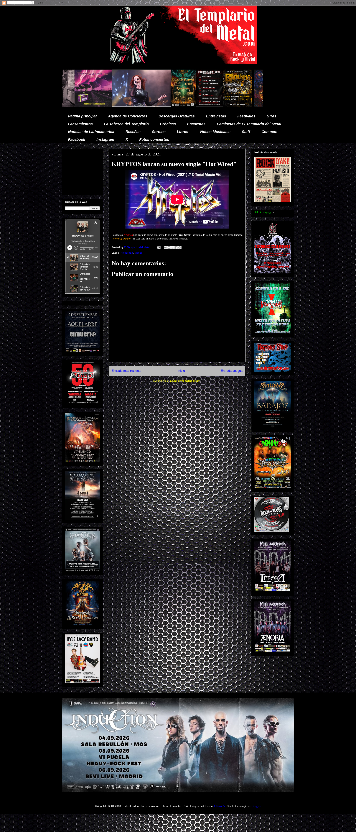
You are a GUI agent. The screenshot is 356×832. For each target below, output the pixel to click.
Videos (138, 252)
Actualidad (127, 252)
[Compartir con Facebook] (176, 247)
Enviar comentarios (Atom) (185, 380)
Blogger (256, 806)
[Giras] (159, 105)
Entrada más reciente (126, 370)
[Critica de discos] (193, 105)
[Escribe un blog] (169, 247)
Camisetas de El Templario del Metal (249, 124)
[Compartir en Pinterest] (180, 247)
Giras (271, 116)
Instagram (105, 139)
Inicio (181, 370)
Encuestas (196, 124)
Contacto (269, 132)
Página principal (82, 116)
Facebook (76, 139)
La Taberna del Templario (126, 124)
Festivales (246, 116)
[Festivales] (104, 105)
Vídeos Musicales (215, 132)
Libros (182, 132)
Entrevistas (216, 116)
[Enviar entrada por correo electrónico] (158, 247)
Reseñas (133, 132)
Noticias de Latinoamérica (91, 132)
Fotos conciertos (154, 139)
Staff (246, 132)
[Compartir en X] (172, 247)
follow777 (219, 806)
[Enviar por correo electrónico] (165, 247)
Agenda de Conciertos (127, 116)
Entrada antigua (232, 370)
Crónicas (168, 124)
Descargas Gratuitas (177, 116)
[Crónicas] (62, 105)
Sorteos (159, 132)
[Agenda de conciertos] (130, 105)
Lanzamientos (80, 124)
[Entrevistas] (249, 105)
